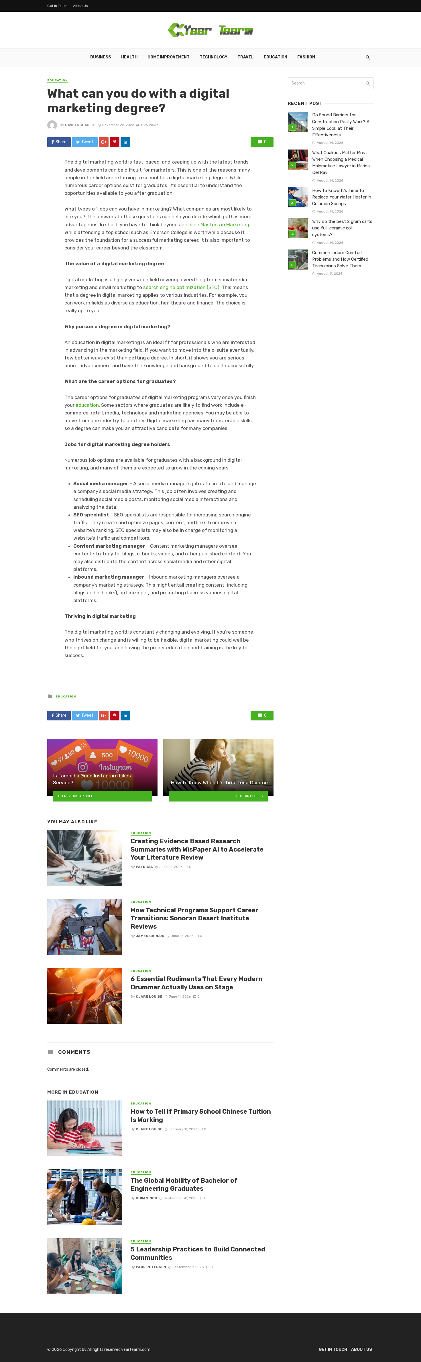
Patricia (144, 867)
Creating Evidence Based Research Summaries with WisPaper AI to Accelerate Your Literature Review (197, 849)
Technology (213, 57)
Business (100, 57)
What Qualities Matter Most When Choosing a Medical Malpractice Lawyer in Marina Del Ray (341, 162)
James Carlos (150, 936)
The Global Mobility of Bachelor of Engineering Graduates (184, 1184)
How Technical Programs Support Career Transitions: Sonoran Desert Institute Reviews (194, 918)
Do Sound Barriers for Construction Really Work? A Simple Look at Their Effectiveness (340, 124)
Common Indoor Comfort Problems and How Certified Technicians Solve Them (340, 259)
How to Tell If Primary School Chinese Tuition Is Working (201, 1115)
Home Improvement (168, 57)
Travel (245, 57)
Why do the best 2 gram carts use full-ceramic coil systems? (342, 228)
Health (129, 57)
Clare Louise (149, 997)
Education (275, 57)
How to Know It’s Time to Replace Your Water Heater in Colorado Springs (341, 197)
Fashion (306, 57)
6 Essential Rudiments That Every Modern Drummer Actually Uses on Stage (196, 982)
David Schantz (80, 125)
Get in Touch (57, 6)
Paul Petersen (151, 1267)
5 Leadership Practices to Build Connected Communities (198, 1253)
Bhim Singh (146, 1198)
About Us (80, 6)
